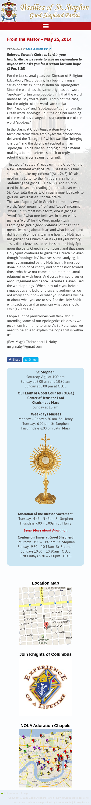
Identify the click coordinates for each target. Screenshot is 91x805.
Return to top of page (16, 793)
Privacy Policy (81, 802)
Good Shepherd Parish (38, 49)
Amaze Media (63, 802)
